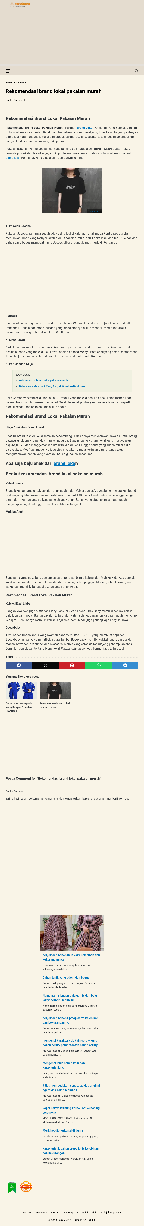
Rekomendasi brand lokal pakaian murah (43, 380)
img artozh (94, 211)
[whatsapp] (98, 665)
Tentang (55, 1212)
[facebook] (19, 665)
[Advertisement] (72, 38)
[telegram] (125, 665)
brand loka (64, 463)
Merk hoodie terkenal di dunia (63, 1130)
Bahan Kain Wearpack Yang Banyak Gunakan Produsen (52, 386)
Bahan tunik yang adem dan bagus (66, 977)
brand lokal (13, 158)
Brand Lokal (85, 128)
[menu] (10, 70)
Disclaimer (41, 1212)
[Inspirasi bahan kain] (25, 5)
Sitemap (69, 1212)
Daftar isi (82, 1212)
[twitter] (45, 665)
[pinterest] (72, 665)
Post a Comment (15, 100)
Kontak (27, 1212)
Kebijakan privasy (111, 1212)
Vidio (94, 1212)
